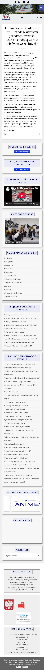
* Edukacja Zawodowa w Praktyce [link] (16, 406)
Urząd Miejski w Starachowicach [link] (22, 590)
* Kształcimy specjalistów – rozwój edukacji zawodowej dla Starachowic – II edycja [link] (19, 463)
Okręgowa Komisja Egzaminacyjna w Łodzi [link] (22, 580)
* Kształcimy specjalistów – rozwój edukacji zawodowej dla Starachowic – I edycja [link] (19, 366)
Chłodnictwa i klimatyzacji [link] (13, 282)
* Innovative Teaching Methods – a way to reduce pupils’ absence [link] (21, 470)
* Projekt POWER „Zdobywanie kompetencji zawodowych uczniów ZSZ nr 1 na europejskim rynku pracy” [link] (20, 384)
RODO (25, 667)
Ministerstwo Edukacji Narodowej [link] (22, 582)
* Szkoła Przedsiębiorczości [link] (14, 444)
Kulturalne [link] (7, 289)
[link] (41, 7)
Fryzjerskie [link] (8, 258)
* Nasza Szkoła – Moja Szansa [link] (14, 423)
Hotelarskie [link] (8, 268)
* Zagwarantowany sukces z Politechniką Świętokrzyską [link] (18, 432)
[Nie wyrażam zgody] (41, 664)
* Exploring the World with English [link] (16, 458)
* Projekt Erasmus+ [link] (11, 392)
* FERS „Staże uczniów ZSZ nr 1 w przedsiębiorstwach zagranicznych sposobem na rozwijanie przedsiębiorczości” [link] (21, 325)
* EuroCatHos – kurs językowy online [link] (17, 427)
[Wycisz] (34, 204)
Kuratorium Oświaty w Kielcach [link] (22, 585)
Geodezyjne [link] (8, 265)
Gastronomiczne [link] (10, 275)
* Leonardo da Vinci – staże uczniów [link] (16, 413)
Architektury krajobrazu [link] (12, 279)
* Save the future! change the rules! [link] (16, 454)
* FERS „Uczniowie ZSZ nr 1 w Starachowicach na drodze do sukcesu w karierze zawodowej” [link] (20, 337)
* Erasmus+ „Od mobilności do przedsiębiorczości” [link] (22, 378)
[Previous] (8, 231)
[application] (22, 196)
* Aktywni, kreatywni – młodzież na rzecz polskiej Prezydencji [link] (21, 438)
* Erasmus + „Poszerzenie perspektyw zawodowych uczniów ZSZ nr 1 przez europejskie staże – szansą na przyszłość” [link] (21, 478)
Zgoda (19, 667)
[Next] (35, 231)
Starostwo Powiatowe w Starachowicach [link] (22, 587)
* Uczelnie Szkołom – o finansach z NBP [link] (18, 346)
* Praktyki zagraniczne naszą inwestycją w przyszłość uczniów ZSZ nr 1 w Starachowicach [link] (21, 316)
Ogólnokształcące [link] (10, 296)
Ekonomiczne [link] (8, 272)
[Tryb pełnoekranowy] (37, 204)
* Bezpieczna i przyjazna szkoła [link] (15, 402)
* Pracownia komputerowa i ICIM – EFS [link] (18, 451)
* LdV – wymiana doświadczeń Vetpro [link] (17, 416)
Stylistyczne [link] (8, 261)
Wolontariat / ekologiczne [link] (13, 293)
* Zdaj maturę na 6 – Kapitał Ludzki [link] (16, 447)
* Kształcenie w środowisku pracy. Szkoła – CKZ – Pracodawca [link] (21, 372)
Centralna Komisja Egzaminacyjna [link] (22, 577)
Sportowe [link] (7, 286)
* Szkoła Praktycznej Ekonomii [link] (14, 409)
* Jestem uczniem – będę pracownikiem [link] (18, 420)
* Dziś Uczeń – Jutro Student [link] (14, 332)
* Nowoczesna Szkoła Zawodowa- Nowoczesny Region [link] (21, 397)
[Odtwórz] (7, 204)
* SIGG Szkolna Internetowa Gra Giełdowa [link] (19, 342)
